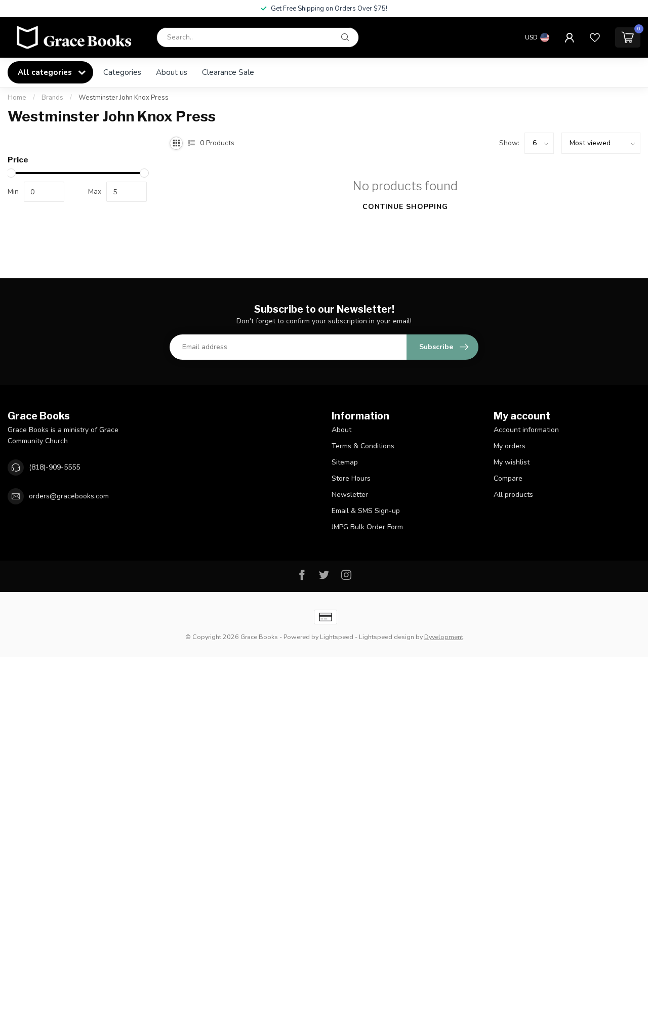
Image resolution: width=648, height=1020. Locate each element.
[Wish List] (595, 37)
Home (17, 97)
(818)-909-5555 (54, 467)
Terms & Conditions (363, 446)
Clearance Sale (228, 72)
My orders (509, 446)
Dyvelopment (443, 636)
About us (171, 72)
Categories (122, 72)
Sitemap (345, 462)
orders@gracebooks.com (69, 496)
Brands (52, 97)
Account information (526, 430)
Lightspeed (336, 636)
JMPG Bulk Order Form (367, 527)
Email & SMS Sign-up (366, 511)
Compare (508, 478)
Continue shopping (405, 206)
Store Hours (351, 478)
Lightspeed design (386, 636)
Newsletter (350, 494)
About (341, 430)
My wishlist (512, 462)
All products (513, 494)
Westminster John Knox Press (123, 97)
